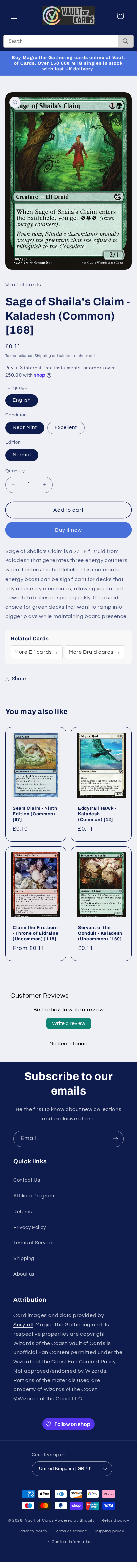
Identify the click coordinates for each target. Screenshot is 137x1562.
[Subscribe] (115, 1139)
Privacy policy (33, 1531)
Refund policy (115, 1520)
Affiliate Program (33, 1196)
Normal (22, 454)
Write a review (68, 1023)
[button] (14, 15)
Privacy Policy (29, 1227)
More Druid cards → (94, 652)
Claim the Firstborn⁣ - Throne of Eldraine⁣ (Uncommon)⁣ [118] (35, 933)
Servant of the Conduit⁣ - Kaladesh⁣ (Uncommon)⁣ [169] (100, 933)
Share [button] (19, 678)
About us (23, 1274)
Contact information (72, 1542)
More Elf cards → (36, 652)
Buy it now (68, 530)
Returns (22, 1211)
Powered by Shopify (75, 1520)
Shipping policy (109, 1531)
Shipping (43, 356)
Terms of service (70, 1531)
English (22, 400)
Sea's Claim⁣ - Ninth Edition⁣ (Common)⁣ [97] (35, 814)
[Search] (125, 41)
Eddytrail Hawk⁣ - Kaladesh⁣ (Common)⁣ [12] (97, 814)
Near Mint (25, 427)
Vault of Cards (39, 1520)
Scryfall (23, 1324)
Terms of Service (32, 1242)
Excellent (66, 427)
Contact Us (26, 1180)
